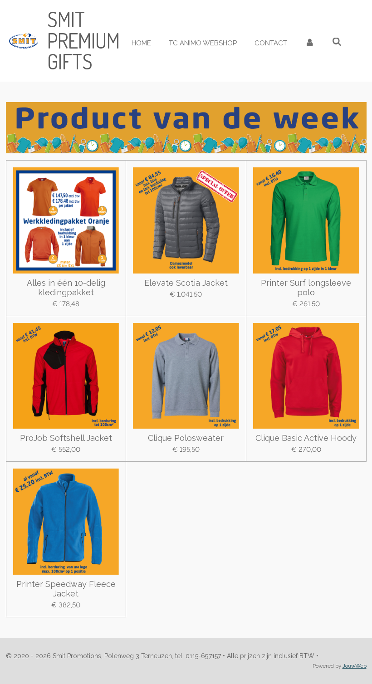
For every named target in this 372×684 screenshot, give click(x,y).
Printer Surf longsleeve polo (306, 287)
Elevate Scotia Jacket (186, 283)
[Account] (309, 43)
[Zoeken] (337, 42)
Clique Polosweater (186, 438)
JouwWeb (355, 666)
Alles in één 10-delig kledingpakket (66, 287)
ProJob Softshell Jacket (66, 438)
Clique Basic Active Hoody (306, 438)
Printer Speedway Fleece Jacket (66, 588)
